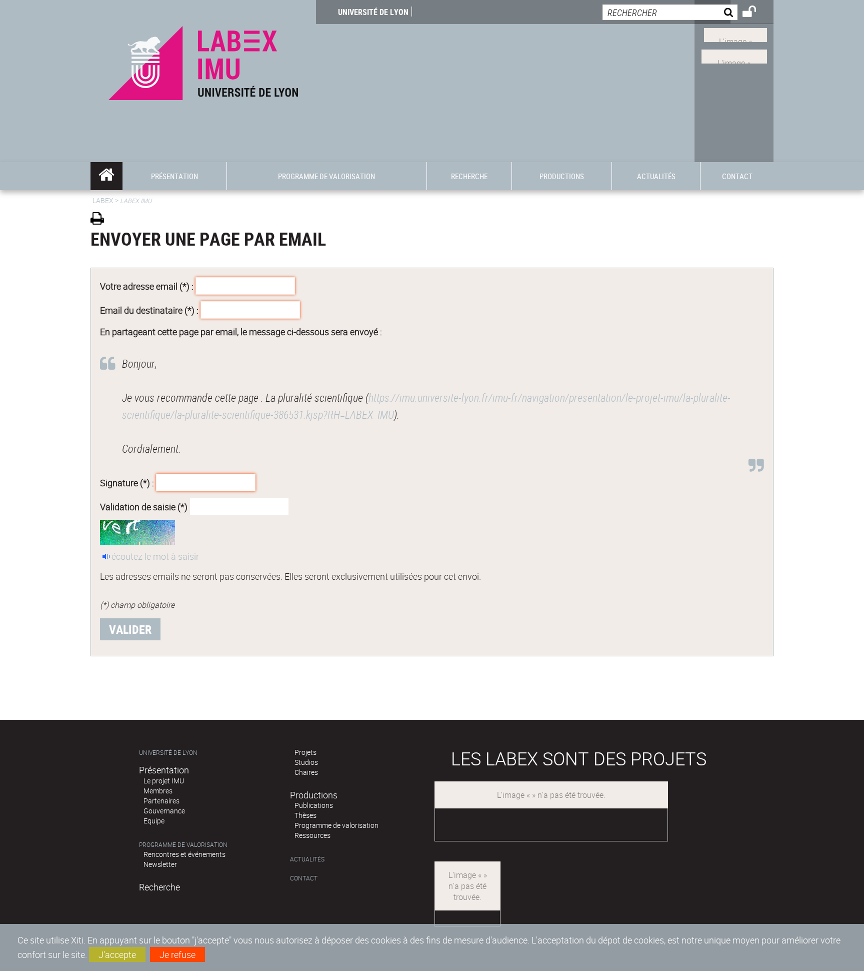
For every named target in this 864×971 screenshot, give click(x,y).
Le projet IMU (164, 780)
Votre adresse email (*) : (147, 286)
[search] (670, 12)
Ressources (312, 835)
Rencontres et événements (185, 854)
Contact (304, 878)
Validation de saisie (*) (144, 506)
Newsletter (160, 864)
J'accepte (117, 954)
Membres (158, 790)
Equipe (154, 820)
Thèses (305, 815)
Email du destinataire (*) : (149, 310)
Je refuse (178, 954)
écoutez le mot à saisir (155, 556)
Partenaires (162, 800)
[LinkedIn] (735, 34)
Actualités (307, 859)
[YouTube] (734, 56)
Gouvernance (164, 810)
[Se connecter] (756, 13)
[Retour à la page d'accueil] (203, 61)
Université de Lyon (373, 12)
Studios (306, 762)
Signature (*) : (127, 483)
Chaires (306, 772)
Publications (313, 805)
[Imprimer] (100, 220)
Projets (305, 752)
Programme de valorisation (183, 844)
